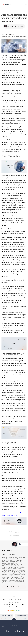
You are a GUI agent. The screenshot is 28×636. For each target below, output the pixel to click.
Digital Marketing (8, 1)
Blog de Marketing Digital (7, 4)
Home (2, 34)
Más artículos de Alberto (14, 587)
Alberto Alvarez (13, 26)
